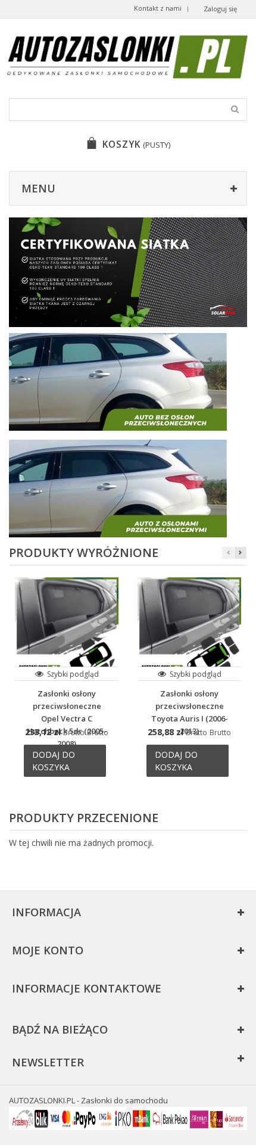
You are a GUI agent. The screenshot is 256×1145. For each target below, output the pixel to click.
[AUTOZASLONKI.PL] (128, 56)
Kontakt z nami (158, 8)
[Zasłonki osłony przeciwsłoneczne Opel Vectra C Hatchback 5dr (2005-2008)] (66, 629)
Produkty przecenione (83, 818)
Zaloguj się (220, 8)
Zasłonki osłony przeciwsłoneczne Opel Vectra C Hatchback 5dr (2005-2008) (67, 718)
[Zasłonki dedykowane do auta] (128, 272)
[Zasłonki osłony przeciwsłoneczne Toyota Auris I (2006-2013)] (189, 629)
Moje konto (47, 950)
